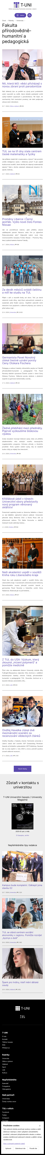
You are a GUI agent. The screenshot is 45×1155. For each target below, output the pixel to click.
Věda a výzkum (14, 106)
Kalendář (5, 1083)
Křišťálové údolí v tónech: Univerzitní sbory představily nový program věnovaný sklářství (20, 503)
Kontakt (4, 1039)
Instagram (5, 1118)
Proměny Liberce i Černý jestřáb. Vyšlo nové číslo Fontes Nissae (22, 221)
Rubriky (11, 20)
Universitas (6, 1099)
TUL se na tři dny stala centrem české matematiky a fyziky (22, 153)
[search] (29, 15)
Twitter (4, 1115)
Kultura (12, 244)
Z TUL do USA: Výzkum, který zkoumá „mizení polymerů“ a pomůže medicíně (20, 662)
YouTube (5, 1121)
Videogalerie (6, 1089)
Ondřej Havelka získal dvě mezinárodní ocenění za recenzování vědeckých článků (21, 733)
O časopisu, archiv (22, 835)
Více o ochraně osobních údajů (14, 1143)
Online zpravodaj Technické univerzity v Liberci (22, 9)
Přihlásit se (6, 1048)
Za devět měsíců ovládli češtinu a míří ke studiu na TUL (22, 291)
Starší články (22, 769)
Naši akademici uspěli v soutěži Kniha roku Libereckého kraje (21, 574)
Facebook (5, 1112)
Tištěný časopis (7, 1042)
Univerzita (19, 20)
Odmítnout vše (20, 1148)
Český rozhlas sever (9, 1101)
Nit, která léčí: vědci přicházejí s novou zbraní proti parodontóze (22, 85)
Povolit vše (33, 1148)
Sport (4, 1067)
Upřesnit (8, 1148)
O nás (4, 1036)
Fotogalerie (6, 1086)
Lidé (11, 685)
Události (12, 174)
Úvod (4, 20)
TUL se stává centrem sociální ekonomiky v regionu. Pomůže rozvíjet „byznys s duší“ (22, 935)
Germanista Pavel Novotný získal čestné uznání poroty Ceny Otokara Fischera (19, 360)
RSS (3, 1045)
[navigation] (20, 15)
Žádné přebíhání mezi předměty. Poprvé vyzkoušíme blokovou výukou (22, 431)
